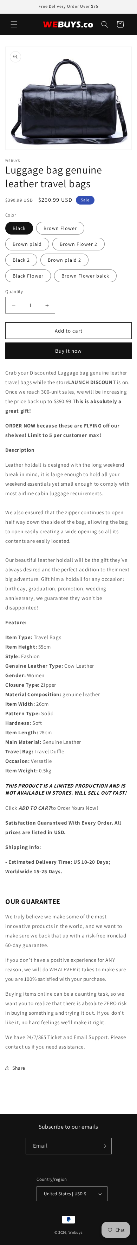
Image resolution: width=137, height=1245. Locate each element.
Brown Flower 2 (78, 244)
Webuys (75, 1232)
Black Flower (28, 276)
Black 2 (21, 260)
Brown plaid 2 (64, 260)
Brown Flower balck (85, 276)
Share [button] (18, 1068)
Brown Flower (60, 228)
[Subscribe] (103, 1146)
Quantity (14, 291)
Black (19, 228)
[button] (14, 24)
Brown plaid (27, 244)
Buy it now (68, 350)
